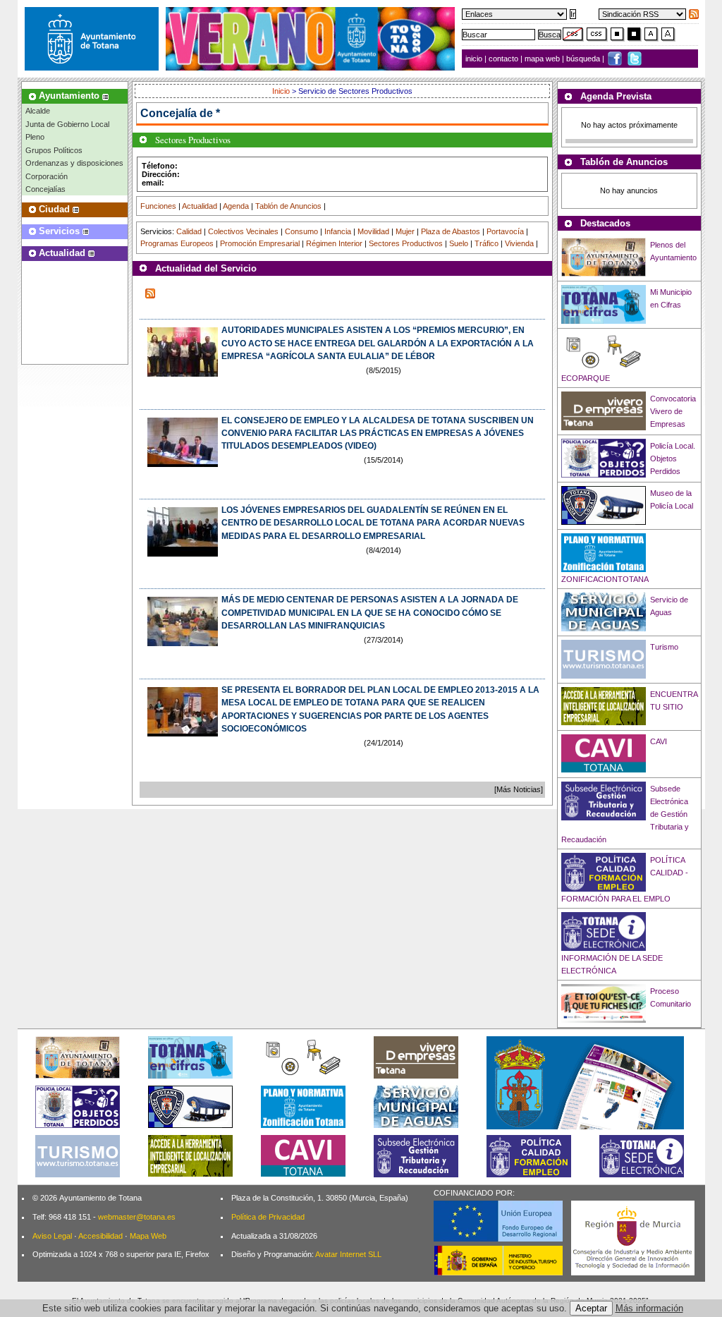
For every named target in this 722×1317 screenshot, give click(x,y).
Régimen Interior (334, 243)
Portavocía (505, 231)
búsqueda (584, 58)
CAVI (658, 741)
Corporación (46, 176)
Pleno (34, 137)
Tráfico (486, 243)
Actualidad (199, 206)
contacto (503, 58)
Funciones (158, 206)
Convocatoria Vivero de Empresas (673, 411)
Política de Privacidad (268, 1217)
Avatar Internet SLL (348, 1254)
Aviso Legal (52, 1236)
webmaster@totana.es (137, 1217)
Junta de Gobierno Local (67, 124)
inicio (474, 58)
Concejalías (45, 189)
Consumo (301, 231)
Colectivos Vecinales (243, 231)
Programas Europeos (177, 243)
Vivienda (519, 243)
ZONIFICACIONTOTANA (605, 579)
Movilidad (373, 231)
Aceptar (591, 1308)
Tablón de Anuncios (288, 206)
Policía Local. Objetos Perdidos (672, 458)
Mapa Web (148, 1236)
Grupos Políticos (53, 150)
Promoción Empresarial (260, 243)
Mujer (405, 231)
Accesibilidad (100, 1236)
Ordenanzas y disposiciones (74, 163)
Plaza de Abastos (450, 231)
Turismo (664, 647)
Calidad (189, 231)
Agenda (236, 206)
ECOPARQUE (585, 378)
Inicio (282, 91)
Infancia (337, 231)
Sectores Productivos (406, 243)
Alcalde (37, 111)
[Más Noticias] (518, 789)
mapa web (543, 58)
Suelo (458, 243)
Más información (649, 1308)
